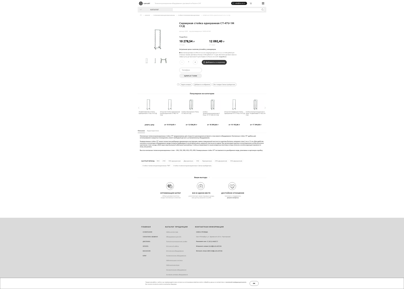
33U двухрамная (236, 161)
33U (197, 161)
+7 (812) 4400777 (212, 241)
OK (254, 283)
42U (158, 161)
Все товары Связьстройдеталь (224, 84)
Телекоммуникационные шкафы (164, 15)
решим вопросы (233, 197)
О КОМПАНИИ (147, 232)
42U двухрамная (175, 161)
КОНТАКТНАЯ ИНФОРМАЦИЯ (209, 227)
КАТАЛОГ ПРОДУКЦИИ (176, 227)
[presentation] (139, 108)
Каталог (147, 15)
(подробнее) (222, 56)
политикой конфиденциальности (236, 282)
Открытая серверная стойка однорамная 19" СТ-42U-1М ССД (234, 112)
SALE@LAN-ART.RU (215, 246)
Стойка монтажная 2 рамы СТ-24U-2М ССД (190, 112)
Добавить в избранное (202, 84)
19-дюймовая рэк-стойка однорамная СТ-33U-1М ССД (148, 112)
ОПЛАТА (145, 246)
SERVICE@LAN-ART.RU (214, 251)
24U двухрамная (221, 161)
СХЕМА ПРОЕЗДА (202, 232)
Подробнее (183, 37)
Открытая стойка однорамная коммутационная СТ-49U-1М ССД (170, 113)
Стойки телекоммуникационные (189, 15)
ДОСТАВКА (146, 241)
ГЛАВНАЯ (146, 227)
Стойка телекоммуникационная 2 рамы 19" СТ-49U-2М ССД (211, 113)
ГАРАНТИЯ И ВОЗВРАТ (150, 236)
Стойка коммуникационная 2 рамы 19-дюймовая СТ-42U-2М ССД (255, 113)
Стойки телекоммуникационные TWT (156, 165)
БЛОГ (144, 255)
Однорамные (207, 161)
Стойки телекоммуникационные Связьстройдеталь (192, 165)
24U (164, 161)
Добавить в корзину (215, 62)
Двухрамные (188, 161)
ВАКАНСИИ (147, 251)
